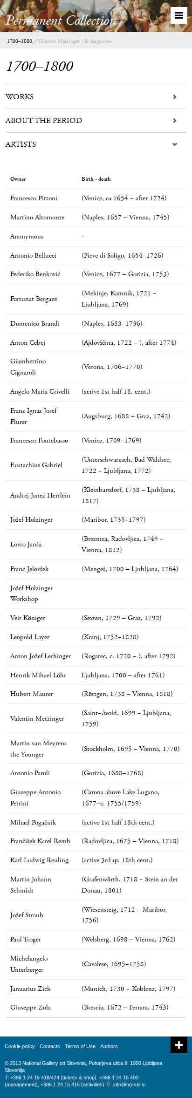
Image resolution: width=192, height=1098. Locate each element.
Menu (179, 15)
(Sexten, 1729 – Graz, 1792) (122, 618)
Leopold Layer (29, 637)
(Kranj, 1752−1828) (110, 637)
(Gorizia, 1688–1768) (113, 773)
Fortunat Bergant (33, 298)
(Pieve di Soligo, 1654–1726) (123, 255)
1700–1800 (19, 41)
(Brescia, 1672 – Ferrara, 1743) (125, 1007)
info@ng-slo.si (129, 1084)
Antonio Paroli (30, 773)
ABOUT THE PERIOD (44, 121)
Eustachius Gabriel (36, 465)
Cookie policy (20, 1046)
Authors (109, 1046)
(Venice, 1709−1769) (112, 440)
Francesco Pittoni (33, 198)
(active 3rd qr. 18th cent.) (117, 860)
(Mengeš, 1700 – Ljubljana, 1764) (130, 569)
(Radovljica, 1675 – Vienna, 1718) (130, 841)
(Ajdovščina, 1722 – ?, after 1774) (129, 342)
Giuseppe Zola (30, 1007)
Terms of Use (80, 1046)
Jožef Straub (26, 915)
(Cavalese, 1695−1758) (114, 964)
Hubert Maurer (31, 693)
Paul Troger (25, 939)
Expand (179, 1045)
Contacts (50, 1046)
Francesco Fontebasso (39, 440)
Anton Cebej (27, 342)
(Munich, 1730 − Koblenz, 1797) (129, 988)
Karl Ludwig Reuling (39, 860)
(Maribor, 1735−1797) (114, 519)
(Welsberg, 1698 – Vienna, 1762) (129, 939)
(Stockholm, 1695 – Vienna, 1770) (131, 748)
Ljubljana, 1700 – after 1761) (123, 675)
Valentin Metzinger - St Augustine (75, 41)
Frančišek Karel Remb (40, 841)
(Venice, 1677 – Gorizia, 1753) (125, 274)
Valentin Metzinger (37, 718)
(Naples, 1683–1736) (112, 323)
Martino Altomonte (37, 217)
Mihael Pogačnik (33, 822)
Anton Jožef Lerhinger (40, 656)
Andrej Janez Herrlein (40, 495)
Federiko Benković (35, 274)
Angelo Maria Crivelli (39, 391)
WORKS (20, 97)
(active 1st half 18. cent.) (116, 391)
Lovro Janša (25, 544)
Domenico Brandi (35, 323)
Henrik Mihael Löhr (38, 675)
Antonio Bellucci (33, 255)
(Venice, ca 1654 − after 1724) (124, 198)
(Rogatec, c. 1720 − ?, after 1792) (129, 656)
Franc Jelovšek (29, 569)
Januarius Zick (30, 988)
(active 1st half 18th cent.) (118, 822)
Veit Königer (27, 618)
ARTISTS (21, 144)
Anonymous (26, 236)
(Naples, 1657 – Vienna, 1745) (126, 217)
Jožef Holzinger (31, 519)
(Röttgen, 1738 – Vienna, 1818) (127, 693)
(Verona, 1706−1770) (112, 366)
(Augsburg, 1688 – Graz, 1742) (126, 416)
